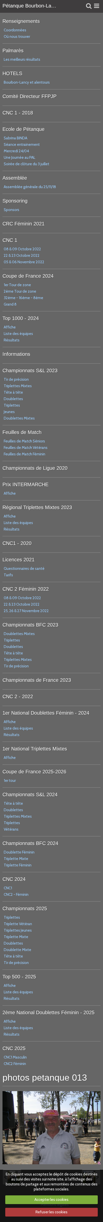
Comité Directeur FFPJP (29, 96)
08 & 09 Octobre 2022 (22, 249)
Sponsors (11, 210)
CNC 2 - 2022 (17, 696)
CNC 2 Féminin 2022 (25, 589)
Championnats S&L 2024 (30, 794)
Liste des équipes (18, 333)
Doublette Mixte (17, 950)
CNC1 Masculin (15, 1057)
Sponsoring (15, 201)
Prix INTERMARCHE (25, 484)
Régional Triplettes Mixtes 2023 (37, 507)
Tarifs (8, 575)
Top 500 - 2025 (19, 976)
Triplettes (12, 405)
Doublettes (13, 399)
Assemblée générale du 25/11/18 (30, 187)
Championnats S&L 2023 (30, 370)
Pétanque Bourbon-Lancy (29, 5)
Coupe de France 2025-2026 (34, 771)
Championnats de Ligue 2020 (35, 468)
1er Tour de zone (17, 285)
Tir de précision (16, 379)
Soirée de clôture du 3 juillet (26, 164)
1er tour (10, 780)
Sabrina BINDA (15, 138)
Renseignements (21, 21)
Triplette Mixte (16, 858)
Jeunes (9, 412)
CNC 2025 (14, 1048)
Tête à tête (13, 392)
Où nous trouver (17, 36)
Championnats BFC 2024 (30, 843)
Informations (16, 354)
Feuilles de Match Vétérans (26, 447)
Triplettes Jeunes (18, 930)
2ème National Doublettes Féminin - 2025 (48, 1012)
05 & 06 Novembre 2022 (24, 262)
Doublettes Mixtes (19, 418)
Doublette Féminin (19, 852)
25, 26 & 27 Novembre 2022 (26, 611)
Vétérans (11, 829)
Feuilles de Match (22, 432)
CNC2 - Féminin (16, 894)
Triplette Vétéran (18, 924)
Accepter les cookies (51, 1199)
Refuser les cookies (52, 1212)
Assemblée (14, 178)
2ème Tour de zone (20, 291)
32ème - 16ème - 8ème (23, 298)
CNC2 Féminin (15, 1064)
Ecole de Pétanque (23, 129)
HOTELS (12, 73)
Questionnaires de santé (24, 568)
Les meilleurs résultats (22, 59)
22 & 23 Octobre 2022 (22, 255)
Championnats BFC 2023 (30, 625)
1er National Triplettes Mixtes (34, 748)
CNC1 (8, 888)
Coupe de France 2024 (28, 276)
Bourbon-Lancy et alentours (27, 82)
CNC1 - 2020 (17, 543)
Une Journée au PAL (19, 157)
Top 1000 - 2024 (20, 318)
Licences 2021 (18, 559)
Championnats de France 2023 (36, 680)
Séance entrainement (22, 144)
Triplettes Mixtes (18, 386)
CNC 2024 (14, 879)
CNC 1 (9, 240)
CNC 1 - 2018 (17, 112)
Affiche (10, 327)
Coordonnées (15, 30)
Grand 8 (10, 304)
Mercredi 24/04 (16, 151)
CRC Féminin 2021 (23, 223)
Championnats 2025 (24, 908)
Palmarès (13, 50)
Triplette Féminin (18, 865)
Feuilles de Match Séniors (24, 441)
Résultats (12, 340)
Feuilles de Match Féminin (24, 454)
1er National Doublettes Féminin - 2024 (45, 713)
